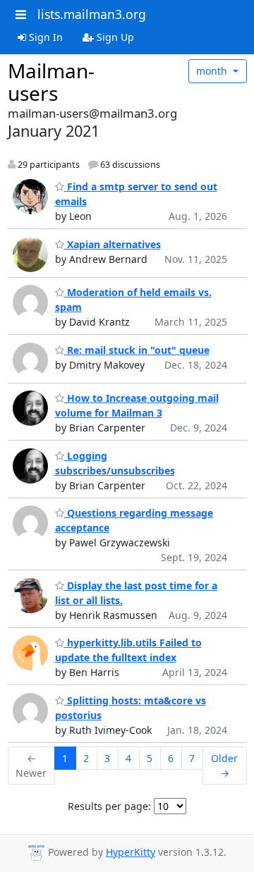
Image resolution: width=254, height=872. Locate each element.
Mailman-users (51, 81)
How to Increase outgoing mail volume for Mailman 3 (137, 405)
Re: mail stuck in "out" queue (137, 350)
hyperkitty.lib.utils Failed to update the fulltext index (128, 650)
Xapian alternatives (112, 244)
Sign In (44, 37)
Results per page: (109, 806)
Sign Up (114, 37)
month (213, 71)
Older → (224, 765)
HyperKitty (130, 852)
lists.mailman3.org (91, 14)
